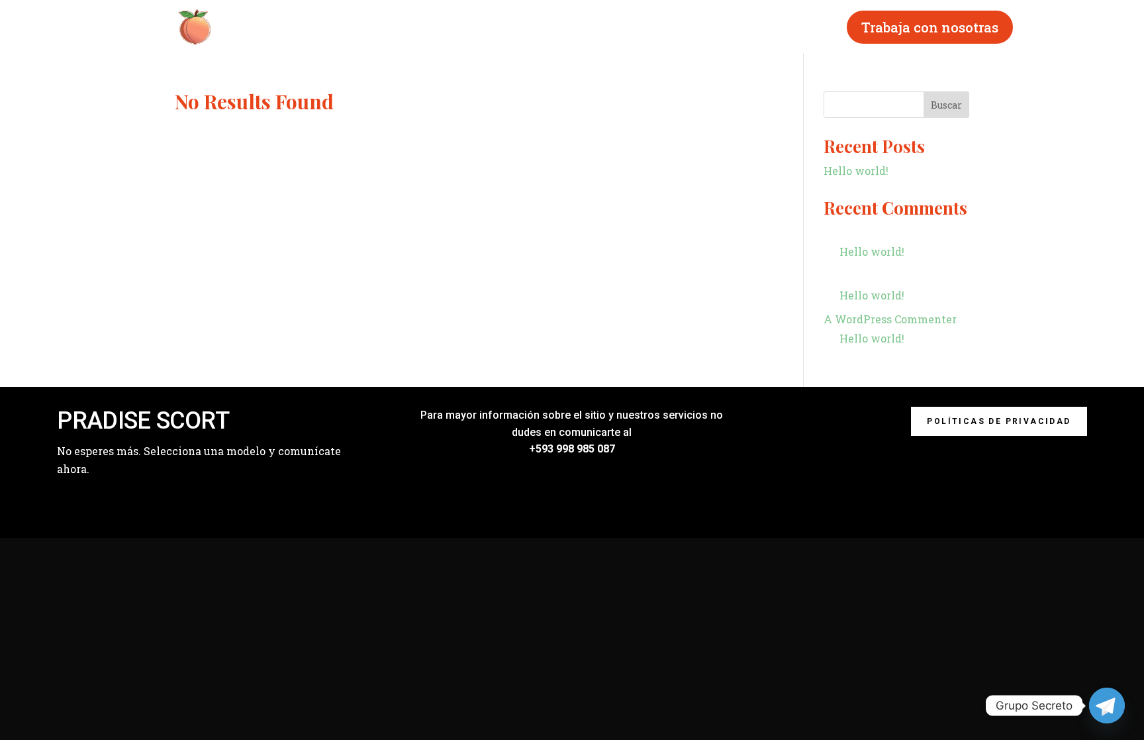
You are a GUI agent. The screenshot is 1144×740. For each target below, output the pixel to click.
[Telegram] (1107, 705)
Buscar (946, 105)
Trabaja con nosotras (929, 27)
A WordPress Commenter (890, 319)
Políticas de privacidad (999, 421)
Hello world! (856, 171)
